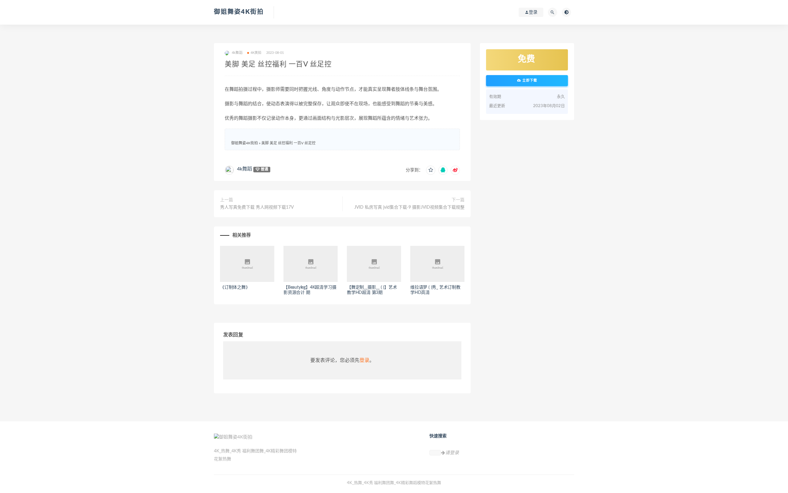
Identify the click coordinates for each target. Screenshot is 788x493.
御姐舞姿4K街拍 (239, 12)
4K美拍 (256, 52)
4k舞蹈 (244, 168)
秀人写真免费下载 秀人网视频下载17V (257, 207)
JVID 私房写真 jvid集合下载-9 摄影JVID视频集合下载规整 (409, 207)
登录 (364, 360)
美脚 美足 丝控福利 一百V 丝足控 (288, 143)
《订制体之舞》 (235, 287)
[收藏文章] (430, 170)
